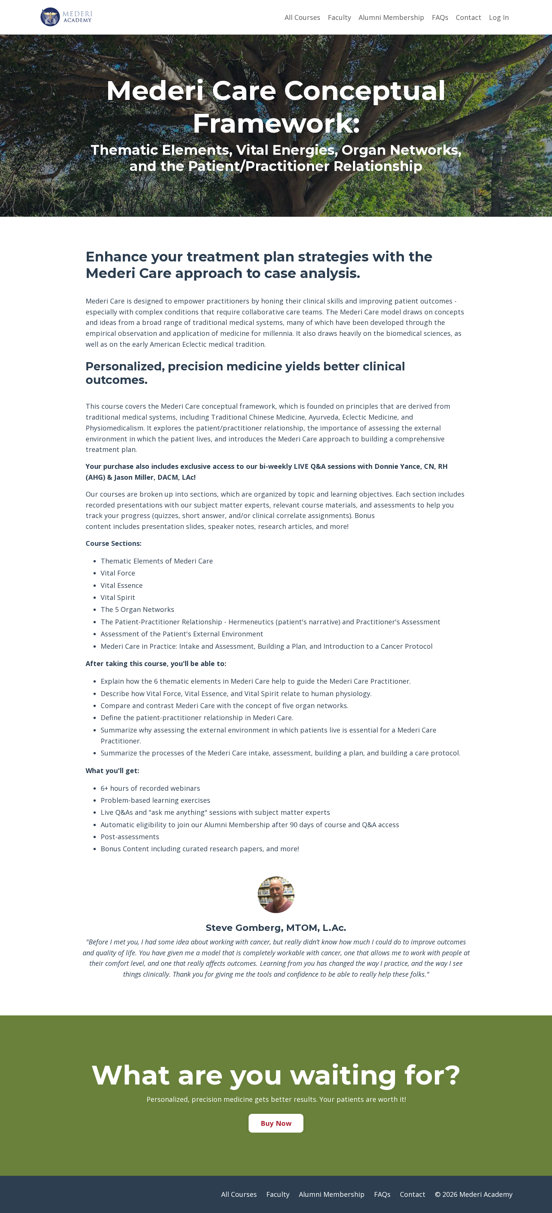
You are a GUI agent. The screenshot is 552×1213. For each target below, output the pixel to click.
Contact (468, 17)
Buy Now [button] (276, 1123)
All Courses (302, 17)
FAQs (440, 17)
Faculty (339, 17)
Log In (499, 17)
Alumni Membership (391, 17)
